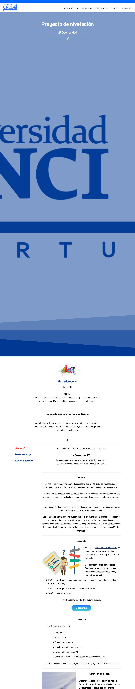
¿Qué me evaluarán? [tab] (24, 461)
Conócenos (69, 8)
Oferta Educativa (84, 8)
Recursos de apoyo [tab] (23, 454)
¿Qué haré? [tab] (20, 448)
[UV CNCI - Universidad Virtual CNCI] (10, 7)
